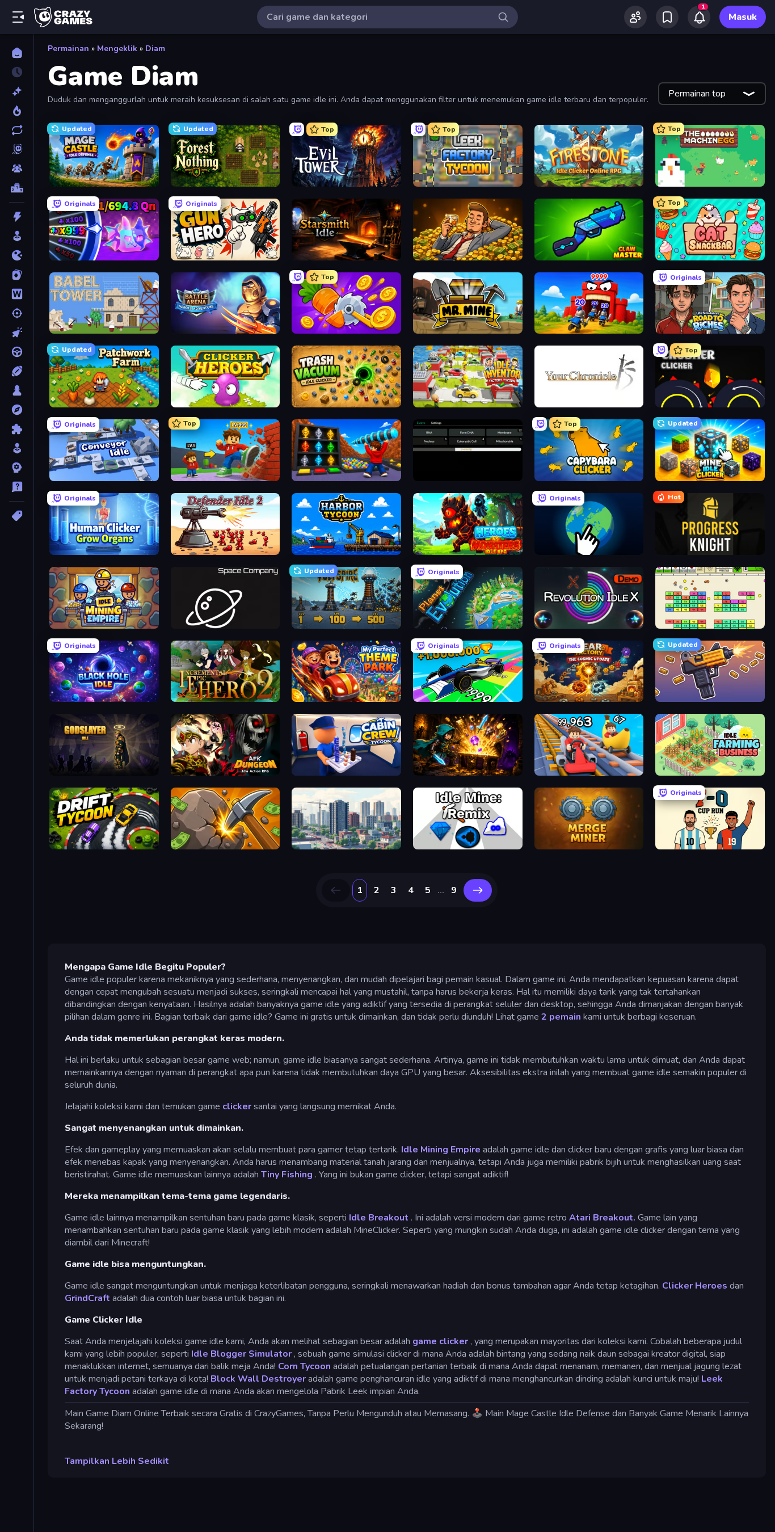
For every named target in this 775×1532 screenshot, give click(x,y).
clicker (236, 1106)
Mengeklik (117, 48)
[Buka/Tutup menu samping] (18, 17)
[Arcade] (16, 236)
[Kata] (16, 294)
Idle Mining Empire (441, 1149)
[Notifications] (699, 17)
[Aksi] (16, 216)
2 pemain (561, 1017)
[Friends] (635, 17)
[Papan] (16, 390)
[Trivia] (16, 486)
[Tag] (16, 515)
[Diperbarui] (16, 130)
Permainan (68, 48)
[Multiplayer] (16, 168)
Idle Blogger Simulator (241, 1354)
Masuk (742, 17)
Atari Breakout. (602, 1217)
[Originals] (16, 149)
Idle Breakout (378, 1217)
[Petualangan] (16, 409)
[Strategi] (16, 467)
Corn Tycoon (304, 1366)
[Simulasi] (16, 448)
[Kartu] (16, 274)
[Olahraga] (16, 371)
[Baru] (16, 91)
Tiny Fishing (287, 1174)
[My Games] (667, 17)
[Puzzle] (16, 429)
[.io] (16, 255)
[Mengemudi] (16, 351)
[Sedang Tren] (16, 110)
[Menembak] (16, 313)
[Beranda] (16, 52)
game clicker (440, 1341)
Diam (155, 48)
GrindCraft (87, 1298)
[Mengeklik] (16, 332)
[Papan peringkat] (16, 187)
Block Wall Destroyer (258, 1379)
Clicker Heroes (694, 1286)
